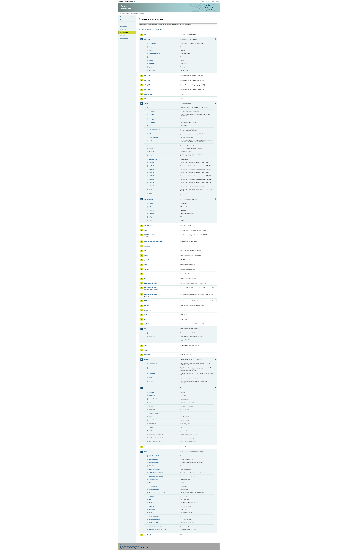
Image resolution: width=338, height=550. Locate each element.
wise (145, 451)
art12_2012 (147, 39)
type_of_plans (152, 70)
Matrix (150, 482)
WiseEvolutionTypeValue (155, 526)
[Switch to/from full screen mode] (209, 1)
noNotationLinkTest (154, 413)
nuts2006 (151, 166)
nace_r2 (151, 155)
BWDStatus (152, 466)
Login (203, 1)
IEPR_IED (147, 301)
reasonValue (152, 368)
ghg (145, 264)
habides (146, 269)
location (151, 50)
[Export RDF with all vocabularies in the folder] (215, 39)
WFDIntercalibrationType (155, 512)
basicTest (151, 392)
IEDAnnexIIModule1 (150, 283)
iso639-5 (151, 148)
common (147, 103)
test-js (150, 416)
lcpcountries (152, 333)
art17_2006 (147, 80)
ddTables (151, 210)
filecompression (153, 137)
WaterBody (152, 509)
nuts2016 (151, 176)
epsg (150, 133)
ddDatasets (152, 207)
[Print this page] (207, 1)
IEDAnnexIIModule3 (150, 288)
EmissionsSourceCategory (156, 476)
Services (122, 35)
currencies (152, 122)
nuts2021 (151, 179)
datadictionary (149, 199)
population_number (154, 53)
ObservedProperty (154, 489)
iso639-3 (151, 145)
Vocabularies (124, 32)
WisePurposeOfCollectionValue (157, 529)
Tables (122, 23)
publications (148, 354)
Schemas (123, 29)
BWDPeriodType (153, 459)
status (150, 220)
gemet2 (146, 260)
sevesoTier (152, 373)
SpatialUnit (152, 496)
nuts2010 (151, 169)
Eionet (127, 13)
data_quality (152, 47)
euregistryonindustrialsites (153, 241)
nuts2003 (151, 162)
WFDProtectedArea (154, 516)
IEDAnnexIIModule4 (150, 294)
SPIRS (150, 377)
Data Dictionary (133, 13)
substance (151, 381)
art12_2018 (147, 75)
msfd (145, 345)
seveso (146, 359)
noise (146, 350)
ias (145, 274)
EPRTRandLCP (149, 235)
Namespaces (124, 38)
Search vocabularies (146, 29)
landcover (147, 310)
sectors (151, 340)
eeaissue (151, 213)
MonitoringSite (153, 486)
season (151, 60)
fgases (146, 255)
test (145, 388)
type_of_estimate (153, 67)
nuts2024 (151, 182)
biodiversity (148, 94)
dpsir (150, 125)
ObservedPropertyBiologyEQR (157, 492)
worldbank (147, 535)
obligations (152, 217)
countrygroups (153, 119)
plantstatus (152, 336)
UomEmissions (153, 502)
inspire (146, 305)
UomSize (151, 506)
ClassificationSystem (154, 469)
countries (151, 114)
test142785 (151, 420)
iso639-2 (151, 140)
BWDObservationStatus (155, 456)
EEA (127, 1)
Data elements (124, 26)
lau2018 (146, 324)
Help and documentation (127, 17)
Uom (150, 499)
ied (145, 278)
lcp (145, 328)
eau (150, 402)
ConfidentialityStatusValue (156, 472)
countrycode (152, 43)
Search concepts (160, 29)
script (150, 189)
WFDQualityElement (154, 519)
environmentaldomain (155, 129)
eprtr (145, 230)
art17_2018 (147, 89)
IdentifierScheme (153, 479)
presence (151, 57)
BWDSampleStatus (154, 462)
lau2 (145, 319)
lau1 (145, 314)
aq (145, 34)
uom (145, 447)
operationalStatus (153, 363)
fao (145, 250)
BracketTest (152, 395)
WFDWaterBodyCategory (155, 522)
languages (151, 151)
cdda (145, 99)
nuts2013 (151, 172)
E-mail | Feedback (125, 545)
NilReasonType (153, 159)
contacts (151, 203)
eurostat (147, 246)
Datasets (122, 20)
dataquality (147, 225)
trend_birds (152, 63)
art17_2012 (147, 85)
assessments (152, 107)
